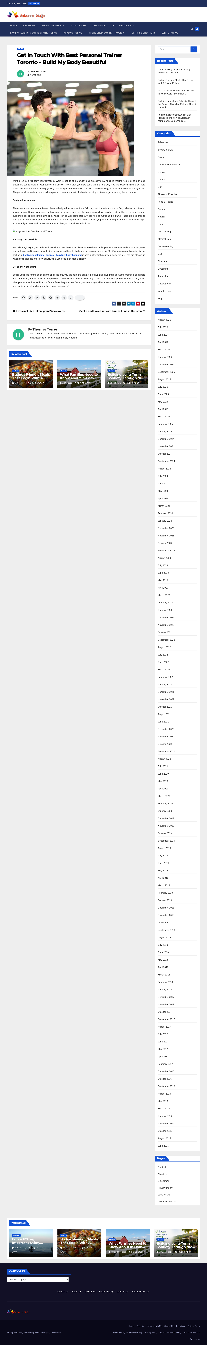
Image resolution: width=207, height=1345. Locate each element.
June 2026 (163, 335)
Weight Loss (164, 291)
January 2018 (165, 989)
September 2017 (166, 1019)
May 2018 (163, 960)
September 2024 (166, 461)
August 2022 (164, 647)
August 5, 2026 (119, 1252)
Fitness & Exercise (167, 194)
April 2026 (163, 342)
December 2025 (166, 364)
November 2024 (166, 446)
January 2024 (165, 521)
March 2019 (164, 885)
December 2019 (166, 818)
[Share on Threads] (71, 297)
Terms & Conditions (143, 33)
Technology (164, 276)
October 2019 (165, 833)
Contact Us (78, 25)
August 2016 (164, 1094)
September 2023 (166, 550)
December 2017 (166, 997)
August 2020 (164, 759)
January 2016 (165, 1116)
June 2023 (163, 573)
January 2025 (165, 431)
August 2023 (164, 558)
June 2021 (163, 722)
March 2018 (164, 975)
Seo (160, 254)
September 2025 (166, 372)
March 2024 (164, 506)
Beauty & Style (165, 150)
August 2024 (164, 469)
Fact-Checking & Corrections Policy (33, 33)
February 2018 (165, 982)
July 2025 (163, 387)
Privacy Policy (73, 33)
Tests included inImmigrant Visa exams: (40, 311)
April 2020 (163, 788)
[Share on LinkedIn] (37, 297)
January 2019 (165, 900)
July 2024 (163, 476)
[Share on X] (30, 297)
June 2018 (163, 952)
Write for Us (170, 33)
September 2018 (166, 930)
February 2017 (165, 1064)
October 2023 (165, 543)
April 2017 (163, 1056)
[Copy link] (80, 297)
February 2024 (165, 513)
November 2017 (166, 1004)
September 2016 (166, 1086)
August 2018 (164, 937)
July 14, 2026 (166, 1252)
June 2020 (163, 774)
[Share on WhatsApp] (43, 297)
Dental (161, 179)
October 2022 (165, 632)
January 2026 (165, 357)
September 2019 (166, 841)
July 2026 (163, 327)
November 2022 (166, 625)
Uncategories (165, 283)
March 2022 (164, 669)
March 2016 (164, 1108)
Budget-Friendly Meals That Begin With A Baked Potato (31, 378)
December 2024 (166, 439)
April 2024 (163, 498)
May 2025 (163, 402)
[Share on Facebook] (23, 297)
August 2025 (164, 379)
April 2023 (163, 588)
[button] (192, 29)
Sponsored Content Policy (106, 33)
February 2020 (165, 803)
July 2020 (163, 766)
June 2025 (163, 394)
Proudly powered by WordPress (20, 1333)
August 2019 (164, 848)
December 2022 (166, 617)
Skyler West (37, 383)
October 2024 (165, 454)
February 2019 (165, 893)
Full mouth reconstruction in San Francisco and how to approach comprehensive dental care (174, 118)
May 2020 (163, 781)
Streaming (163, 269)
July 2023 (163, 565)
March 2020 (164, 796)
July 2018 (163, 945)
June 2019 (163, 863)
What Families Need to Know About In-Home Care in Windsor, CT (79, 378)
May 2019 (163, 870)
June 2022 (163, 662)
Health (20, 49)
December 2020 (166, 729)
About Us (29, 25)
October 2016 (165, 1079)
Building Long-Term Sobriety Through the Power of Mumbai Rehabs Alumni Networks (177, 104)
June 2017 (163, 1041)
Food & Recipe (165, 202)
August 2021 (164, 714)
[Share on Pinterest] (50, 297)
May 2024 (163, 491)
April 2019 (163, 878)
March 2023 (164, 595)
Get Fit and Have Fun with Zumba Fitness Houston (111, 311)
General (162, 209)
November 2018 (166, 915)
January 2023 (165, 610)
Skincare (162, 261)
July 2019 (163, 855)
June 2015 (163, 1146)
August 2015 (164, 1138)
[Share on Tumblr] (64, 297)
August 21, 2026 (71, 1248)
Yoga (160, 298)
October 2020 (165, 744)
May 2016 (163, 1101)
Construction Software (169, 164)
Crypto (161, 172)
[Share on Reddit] (57, 297)
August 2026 (164, 320)
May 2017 (163, 1049)
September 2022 (166, 640)
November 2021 (166, 699)
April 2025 (163, 409)
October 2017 (165, 1012)
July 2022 (163, 655)
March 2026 (164, 349)
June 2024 (163, 483)
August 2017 (164, 1027)
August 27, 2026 (23, 1248)
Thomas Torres (38, 71)
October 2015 (165, 1131)
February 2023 (165, 602)
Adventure (163, 142)
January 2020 (165, 811)
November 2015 (166, 1123)
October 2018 (165, 922)
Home (13, 25)
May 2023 (163, 580)
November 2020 (166, 736)
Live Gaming (164, 231)
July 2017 (163, 1034)
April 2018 (163, 967)
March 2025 (164, 416)
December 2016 (166, 1071)
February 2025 (165, 424)
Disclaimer (99, 25)
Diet (160, 187)
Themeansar (56, 1333)
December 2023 (166, 528)
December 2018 (166, 908)
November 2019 (166, 826)
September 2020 (166, 751)
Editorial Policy (123, 25)
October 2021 (165, 707)
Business (162, 157)
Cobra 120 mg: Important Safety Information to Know (29, 1242)
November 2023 (166, 535)
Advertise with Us (53, 25)
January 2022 (165, 684)
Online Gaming (165, 246)
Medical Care (165, 239)
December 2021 (166, 692)
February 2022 (165, 677)
